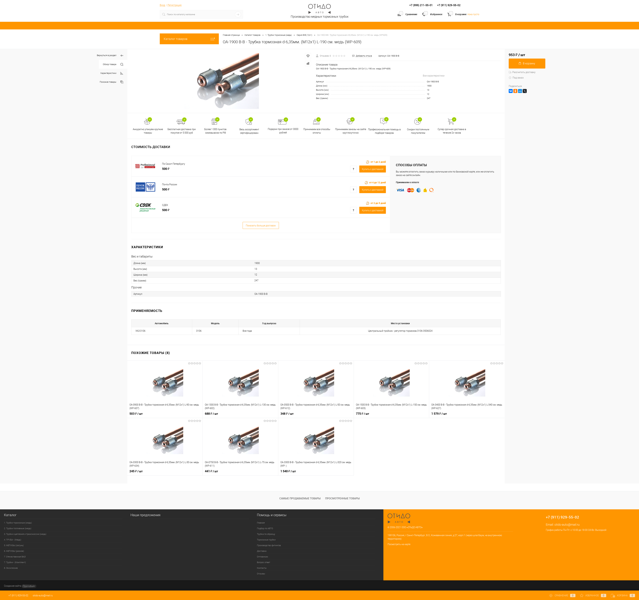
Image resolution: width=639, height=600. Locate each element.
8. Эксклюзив (11, 568)
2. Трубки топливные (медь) (17, 528)
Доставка (261, 551)
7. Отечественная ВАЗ (15, 556)
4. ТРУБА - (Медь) (12, 539)
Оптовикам (262, 556)
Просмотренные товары (342, 498)
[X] (525, 91)
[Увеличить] (221, 81)
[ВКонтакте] (511, 91)
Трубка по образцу (266, 534)
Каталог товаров (175, 39)
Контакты (262, 568)
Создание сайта (13, 586)
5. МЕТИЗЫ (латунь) (14, 545)
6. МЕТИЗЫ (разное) (14, 551)
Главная (261, 522)
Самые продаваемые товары (300, 498)
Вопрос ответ (263, 562)
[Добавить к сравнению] (308, 63)
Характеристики (108, 73)
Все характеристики (433, 75)
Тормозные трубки (266, 539)
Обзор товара (109, 64)
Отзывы (261, 573)
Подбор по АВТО (265, 528)
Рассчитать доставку (523, 72)
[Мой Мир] (520, 91)
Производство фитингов (269, 545)
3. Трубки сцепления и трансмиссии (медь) (25, 534)
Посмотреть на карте (399, 544)
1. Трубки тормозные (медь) (18, 522)
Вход (162, 5)
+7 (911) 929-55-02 (18, 595)
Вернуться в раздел (106, 55)
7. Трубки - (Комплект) (15, 562)
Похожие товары (108, 82)
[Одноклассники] (515, 91)
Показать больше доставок (261, 225)
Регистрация (175, 5)
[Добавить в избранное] (308, 56)
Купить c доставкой (372, 169)
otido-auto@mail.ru (567, 524)
